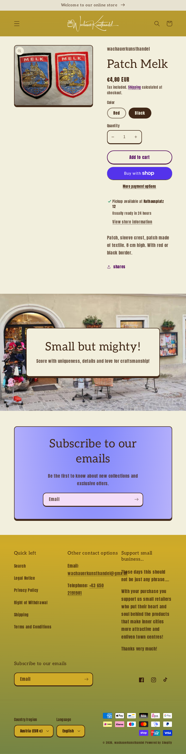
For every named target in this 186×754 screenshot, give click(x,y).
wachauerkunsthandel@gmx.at (98, 573)
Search (20, 566)
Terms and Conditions (33, 627)
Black (140, 113)
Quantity (113, 125)
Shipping (134, 87)
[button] (17, 23)
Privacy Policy (26, 590)
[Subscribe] (136, 499)
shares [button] (119, 267)
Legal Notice (24, 578)
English (68, 731)
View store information (132, 222)
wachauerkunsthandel (129, 742)
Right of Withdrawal (31, 602)
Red (116, 113)
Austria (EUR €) (31, 731)
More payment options (139, 186)
